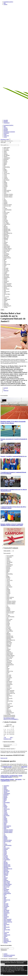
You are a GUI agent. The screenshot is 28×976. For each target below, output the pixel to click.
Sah (4, 260)
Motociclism (6, 235)
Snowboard (6, 281)
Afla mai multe (20, 962)
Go (4, 198)
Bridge (5, 169)
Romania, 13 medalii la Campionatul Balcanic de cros (14, 456)
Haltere (5, 200)
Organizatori (6, 122)
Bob (4, 165)
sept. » (11, 737)
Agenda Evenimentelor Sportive (11, 776)
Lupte (4, 225)
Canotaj (5, 172)
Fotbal (4, 189)
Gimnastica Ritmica (7, 196)
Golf (4, 199)
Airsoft (5, 152)
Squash (5, 287)
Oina (4, 241)
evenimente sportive (7, 766)
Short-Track (6, 276)
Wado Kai (5, 303)
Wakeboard (6, 304)
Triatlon (5, 298)
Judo (4, 211)
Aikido (5, 151)
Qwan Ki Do (6, 256)
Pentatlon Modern (7, 248)
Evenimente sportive (8, 1)
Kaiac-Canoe (6, 212)
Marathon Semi (6, 230)
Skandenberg (6, 277)
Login (5, 134)
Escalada (5, 186)
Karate (4, 215)
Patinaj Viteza (6, 247)
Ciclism (5, 174)
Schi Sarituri (6, 270)
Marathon (5, 228)
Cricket (5, 176)
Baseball (5, 161)
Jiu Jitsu (5, 208)
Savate (4, 265)
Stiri (4, 3)
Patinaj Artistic (6, 246)
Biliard (5, 164)
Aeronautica (6, 150)
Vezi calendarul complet (8, 718)
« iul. (5, 737)
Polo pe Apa (6, 251)
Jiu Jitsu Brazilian (7, 209)
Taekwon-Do (6, 291)
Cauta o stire (4, 141)
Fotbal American (7, 190)
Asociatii (5, 120)
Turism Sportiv (6, 299)
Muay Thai (5, 237)
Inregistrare (6, 133)
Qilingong (5, 255)
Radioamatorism (7, 257)
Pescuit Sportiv (6, 250)
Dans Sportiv (6, 180)
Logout (5, 137)
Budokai (5, 171)
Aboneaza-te (6, 746)
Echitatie (5, 185)
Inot (4, 207)
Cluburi (5, 4)
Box (4, 168)
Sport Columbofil (7, 283)
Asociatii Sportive (13, 775)
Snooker (5, 279)
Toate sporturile (9, 555)
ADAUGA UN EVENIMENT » (11, 719)
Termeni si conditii (7, 956)
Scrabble (5, 272)
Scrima (5, 273)
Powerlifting (6, 254)
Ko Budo (5, 221)
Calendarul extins (7, 738)
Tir (4, 295)
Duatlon (5, 183)
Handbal (5, 202)
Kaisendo (5, 213)
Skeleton (5, 278)
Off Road (5, 239)
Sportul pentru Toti (7, 286)
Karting (5, 216)
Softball (5, 282)
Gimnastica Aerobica (8, 194)
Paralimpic (5, 244)
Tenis (4, 292)
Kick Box (5, 220)
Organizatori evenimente (9, 131)
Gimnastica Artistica (8, 195)
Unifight (5, 300)
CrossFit (5, 177)
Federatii (5, 121)
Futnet (4, 193)
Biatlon (5, 163)
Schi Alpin (5, 268)
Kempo (5, 217)
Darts (4, 181)
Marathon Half (6, 229)
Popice (5, 252)
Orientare (5, 242)
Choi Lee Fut (6, 173)
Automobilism (6, 158)
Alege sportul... (6, 147)
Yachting (5, 307)
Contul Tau (6, 135)
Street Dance (6, 289)
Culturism (5, 178)
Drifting (5, 182)
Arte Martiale (6, 155)
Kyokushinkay (6, 224)
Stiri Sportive (18, 779)
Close (2, 974)
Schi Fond (5, 269)
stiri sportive (24, 766)
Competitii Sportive (5, 780)
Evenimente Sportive (8, 125)
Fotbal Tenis (6, 191)
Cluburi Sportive (5, 775)
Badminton (5, 159)
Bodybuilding (6, 167)
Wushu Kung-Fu (7, 305)
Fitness (5, 187)
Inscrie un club (4, 758)
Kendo (5, 219)
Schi (4, 267)
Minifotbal (5, 231)
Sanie (4, 263)
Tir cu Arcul (6, 296)
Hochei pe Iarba (7, 206)
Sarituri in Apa (6, 264)
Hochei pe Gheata (7, 204)
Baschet (5, 160)
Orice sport (5, 148)
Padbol (5, 243)
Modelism (5, 234)
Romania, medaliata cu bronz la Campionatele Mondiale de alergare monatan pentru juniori (12, 524)
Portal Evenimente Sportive (7, 779)
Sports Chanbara (7, 285)
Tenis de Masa (6, 294)
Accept (2, 964)
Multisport (5, 238)
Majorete (5, 226)
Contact (5, 953)
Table (4, 290)
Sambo (5, 261)
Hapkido (5, 203)
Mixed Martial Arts (7, 233)
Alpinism (5, 154)
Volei (4, 302)
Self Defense (6, 274)
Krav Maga (6, 222)
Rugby (5, 259)
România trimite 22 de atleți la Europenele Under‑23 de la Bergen (13, 422)
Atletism (5, 156)
